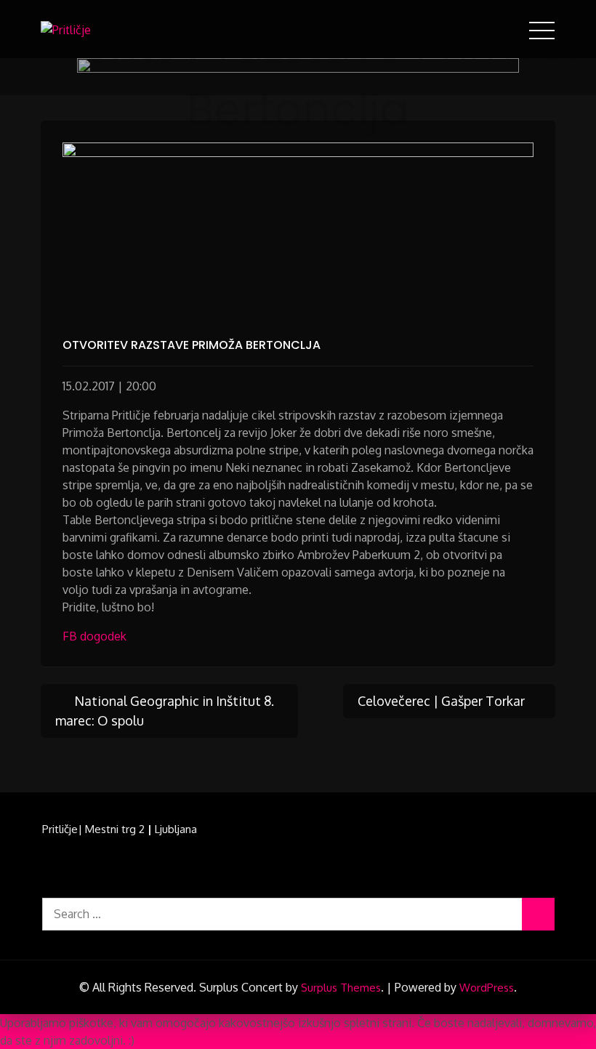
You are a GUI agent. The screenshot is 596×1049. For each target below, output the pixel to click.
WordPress (486, 987)
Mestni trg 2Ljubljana (141, 829)
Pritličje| (62, 829)
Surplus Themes (341, 987)
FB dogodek (94, 636)
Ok (142, 1040)
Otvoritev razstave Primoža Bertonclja (192, 345)
